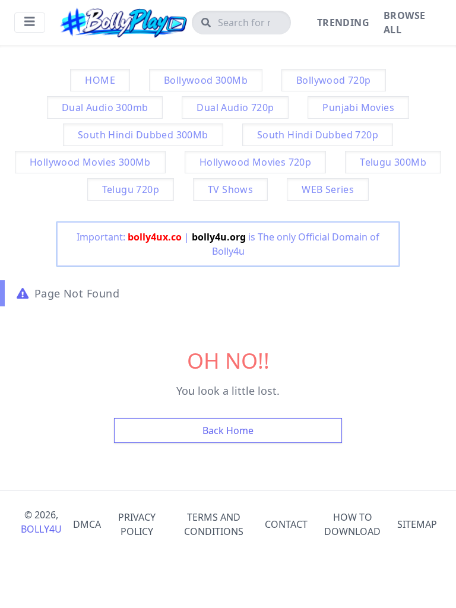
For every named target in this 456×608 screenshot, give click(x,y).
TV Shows (230, 189)
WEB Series (328, 189)
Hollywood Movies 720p (255, 162)
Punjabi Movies (358, 107)
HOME (100, 80)
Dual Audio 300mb (105, 107)
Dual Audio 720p (235, 107)
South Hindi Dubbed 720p (317, 134)
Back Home (228, 430)
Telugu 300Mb (393, 162)
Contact (286, 524)
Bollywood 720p (333, 80)
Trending (343, 22)
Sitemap (417, 524)
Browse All (404, 22)
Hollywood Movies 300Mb (90, 162)
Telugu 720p (130, 189)
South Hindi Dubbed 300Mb (143, 134)
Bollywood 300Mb (206, 80)
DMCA (87, 524)
